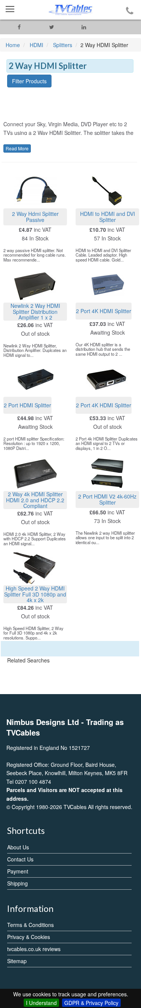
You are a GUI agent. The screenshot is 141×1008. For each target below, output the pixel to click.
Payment (17, 871)
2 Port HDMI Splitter (27, 405)
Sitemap (17, 961)
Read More (17, 148)
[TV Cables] (70, 10)
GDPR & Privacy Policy (91, 1002)
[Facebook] (19, 27)
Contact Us (20, 859)
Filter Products (29, 81)
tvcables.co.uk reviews (34, 949)
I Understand (41, 1002)
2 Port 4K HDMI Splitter (103, 311)
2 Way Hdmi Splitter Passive (35, 216)
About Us (18, 847)
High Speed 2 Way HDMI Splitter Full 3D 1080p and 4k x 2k (35, 594)
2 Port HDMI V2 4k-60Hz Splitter (107, 499)
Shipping (17, 883)
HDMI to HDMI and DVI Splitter (107, 216)
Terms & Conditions (30, 924)
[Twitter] (51, 27)
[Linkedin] (84, 27)
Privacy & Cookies (28, 937)
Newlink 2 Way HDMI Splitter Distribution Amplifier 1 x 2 (35, 311)
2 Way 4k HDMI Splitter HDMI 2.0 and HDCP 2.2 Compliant (35, 499)
